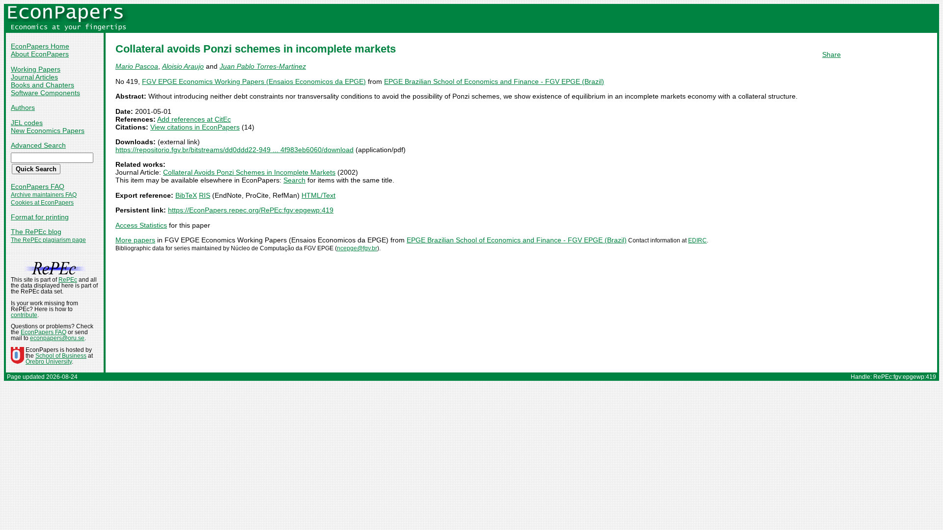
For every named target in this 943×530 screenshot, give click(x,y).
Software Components (45, 93)
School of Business (60, 356)
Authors (23, 107)
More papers (135, 240)
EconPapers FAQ (37, 186)
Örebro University (49, 362)
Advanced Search (38, 145)
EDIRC (697, 240)
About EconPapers (40, 54)
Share (831, 54)
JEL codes (27, 123)
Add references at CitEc (194, 119)
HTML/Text (318, 195)
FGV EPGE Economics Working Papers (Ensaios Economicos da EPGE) (254, 81)
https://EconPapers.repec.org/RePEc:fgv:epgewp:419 (250, 210)
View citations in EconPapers (195, 127)
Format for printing (40, 217)
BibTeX (186, 195)
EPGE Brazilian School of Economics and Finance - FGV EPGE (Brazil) (494, 81)
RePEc (67, 280)
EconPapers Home (40, 46)
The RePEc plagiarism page (48, 240)
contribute (24, 315)
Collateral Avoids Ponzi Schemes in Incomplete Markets (249, 172)
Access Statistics (141, 225)
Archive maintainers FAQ (44, 195)
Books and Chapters (42, 85)
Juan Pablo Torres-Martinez (263, 66)
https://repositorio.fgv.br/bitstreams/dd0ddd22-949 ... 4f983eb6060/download (234, 150)
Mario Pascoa (136, 66)
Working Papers (35, 69)
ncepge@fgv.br (357, 248)
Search (294, 180)
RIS (204, 195)
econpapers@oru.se (57, 338)
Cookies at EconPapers (42, 203)
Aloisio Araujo (183, 66)
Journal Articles (34, 77)
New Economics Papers (47, 130)
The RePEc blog (36, 232)
